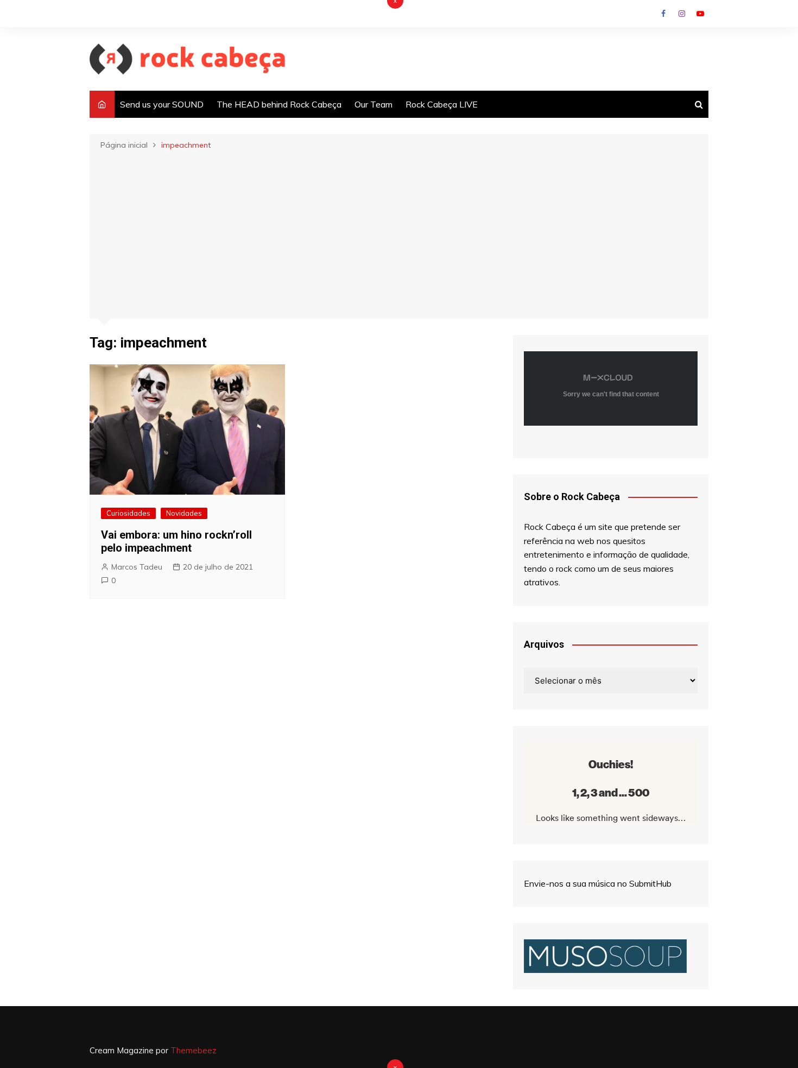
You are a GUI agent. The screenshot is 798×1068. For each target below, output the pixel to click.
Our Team (373, 104)
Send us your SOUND (162, 104)
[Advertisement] (399, 233)
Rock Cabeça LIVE (442, 104)
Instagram (682, 13)
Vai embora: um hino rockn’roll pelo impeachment (176, 541)
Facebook (663, 13)
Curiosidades (128, 513)
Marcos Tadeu (136, 567)
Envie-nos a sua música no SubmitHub (598, 883)
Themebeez (193, 1050)
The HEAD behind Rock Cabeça (279, 104)
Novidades (184, 513)
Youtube (700, 13)
